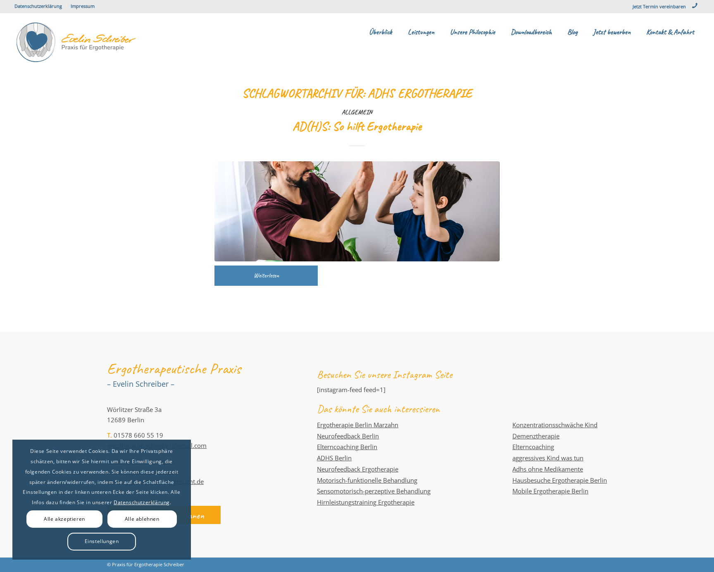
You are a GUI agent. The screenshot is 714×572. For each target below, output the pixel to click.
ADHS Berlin (334, 458)
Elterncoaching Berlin (347, 447)
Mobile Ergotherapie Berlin (550, 491)
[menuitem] (40, 6)
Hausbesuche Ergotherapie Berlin (559, 480)
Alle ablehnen (142, 518)
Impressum (83, 6)
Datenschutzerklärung (38, 6)
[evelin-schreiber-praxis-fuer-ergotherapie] (76, 42)
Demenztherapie (535, 436)
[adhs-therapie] (357, 211)
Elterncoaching (533, 447)
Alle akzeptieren (64, 518)
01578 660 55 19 (138, 435)
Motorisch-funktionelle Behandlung (367, 480)
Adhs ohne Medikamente (547, 469)
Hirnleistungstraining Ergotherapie (365, 502)
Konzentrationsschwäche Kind (554, 425)
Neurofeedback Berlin (348, 436)
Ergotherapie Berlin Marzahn (357, 425)
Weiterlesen (266, 275)
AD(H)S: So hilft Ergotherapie (357, 126)
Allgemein (357, 112)
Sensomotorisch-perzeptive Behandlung (374, 491)
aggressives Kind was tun (547, 458)
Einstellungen (102, 541)
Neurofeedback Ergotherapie (357, 469)
